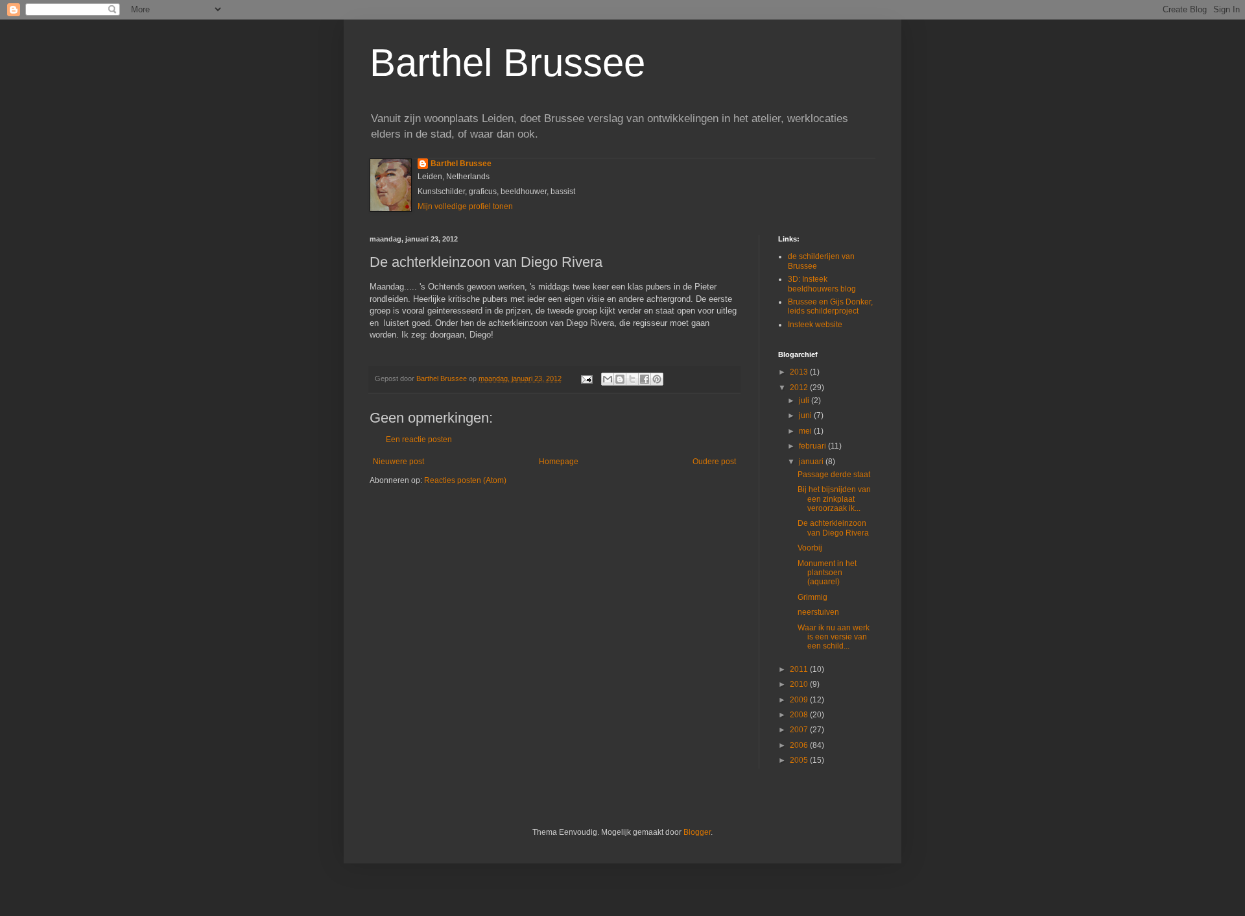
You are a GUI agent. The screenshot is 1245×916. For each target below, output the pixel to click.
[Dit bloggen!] (619, 379)
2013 (800, 372)
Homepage (558, 461)
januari (812, 461)
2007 (800, 729)
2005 (800, 760)
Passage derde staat (834, 474)
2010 (800, 684)
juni (806, 415)
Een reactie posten (419, 439)
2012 (800, 387)
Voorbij (810, 547)
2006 (800, 745)
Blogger (697, 832)
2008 (800, 714)
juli (805, 400)
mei (806, 431)
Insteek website (815, 324)
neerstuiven (818, 612)
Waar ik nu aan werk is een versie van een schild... (834, 637)
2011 (800, 669)
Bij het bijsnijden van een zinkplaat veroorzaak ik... (834, 499)
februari (813, 446)
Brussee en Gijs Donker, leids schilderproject (830, 306)
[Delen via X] (632, 379)
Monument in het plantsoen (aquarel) (827, 573)
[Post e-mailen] (586, 378)
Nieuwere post (398, 461)
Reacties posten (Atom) (465, 480)
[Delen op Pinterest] (656, 379)
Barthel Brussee (507, 62)
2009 (800, 699)
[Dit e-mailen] (607, 379)
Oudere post (714, 461)
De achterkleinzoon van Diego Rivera (833, 528)
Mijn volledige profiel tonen (465, 206)
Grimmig (812, 597)
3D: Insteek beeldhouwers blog (822, 284)
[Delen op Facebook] (644, 379)
